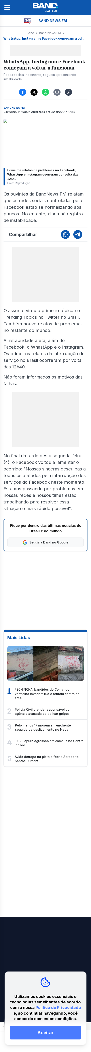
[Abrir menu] (7, 7)
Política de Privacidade (58, 1007)
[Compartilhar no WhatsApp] (45, 92)
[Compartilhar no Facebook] (22, 92)
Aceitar (45, 1032)
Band (30, 33)
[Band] (45, 7)
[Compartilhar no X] (34, 92)
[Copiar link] (68, 92)
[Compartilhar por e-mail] (57, 92)
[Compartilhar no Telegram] (77, 234)
